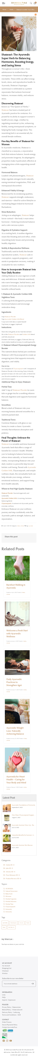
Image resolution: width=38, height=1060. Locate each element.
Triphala (27, 922)
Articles (22, 526)
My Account (6, 966)
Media (12, 9)
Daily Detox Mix (11, 927)
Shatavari (5, 110)
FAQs (4, 997)
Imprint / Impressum (9, 1000)
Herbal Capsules (10, 899)
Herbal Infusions (10, 901)
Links (3, 995)
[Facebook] (4, 1042)
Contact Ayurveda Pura (9, 1027)
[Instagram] (7, 1042)
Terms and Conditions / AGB (11, 1015)
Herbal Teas (9, 904)
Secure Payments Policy (9, 1025)
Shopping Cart (6, 968)
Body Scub (8, 894)
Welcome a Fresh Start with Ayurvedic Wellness (17, 633)
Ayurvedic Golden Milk (9, 498)
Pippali (4, 927)
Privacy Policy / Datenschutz (11, 1007)
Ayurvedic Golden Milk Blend (14, 319)
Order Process (7, 1022)
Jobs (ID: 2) (9, 868)
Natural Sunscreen (11, 891)
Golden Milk (26, 334)
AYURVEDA (9, 889)
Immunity (8, 909)
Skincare (8, 896)
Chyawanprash (18, 369)
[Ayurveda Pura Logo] (19, 3)
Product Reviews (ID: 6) (13, 878)
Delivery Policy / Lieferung (11, 1012)
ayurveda (31, 526)
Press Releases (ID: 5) (13, 875)
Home (5, 9)
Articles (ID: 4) (10, 872)
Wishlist (4, 973)
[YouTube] (10, 1042)
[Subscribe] (33, 984)
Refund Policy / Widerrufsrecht (12, 1010)
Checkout (5, 971)
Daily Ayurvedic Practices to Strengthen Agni (14, 682)
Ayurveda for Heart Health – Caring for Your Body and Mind (16, 779)
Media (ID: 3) (10, 865)
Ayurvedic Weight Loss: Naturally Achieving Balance (15, 731)
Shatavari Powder (10, 317)
